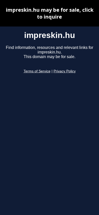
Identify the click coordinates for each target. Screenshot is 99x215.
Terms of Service (37, 71)
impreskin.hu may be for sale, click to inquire (49, 13)
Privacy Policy (65, 71)
